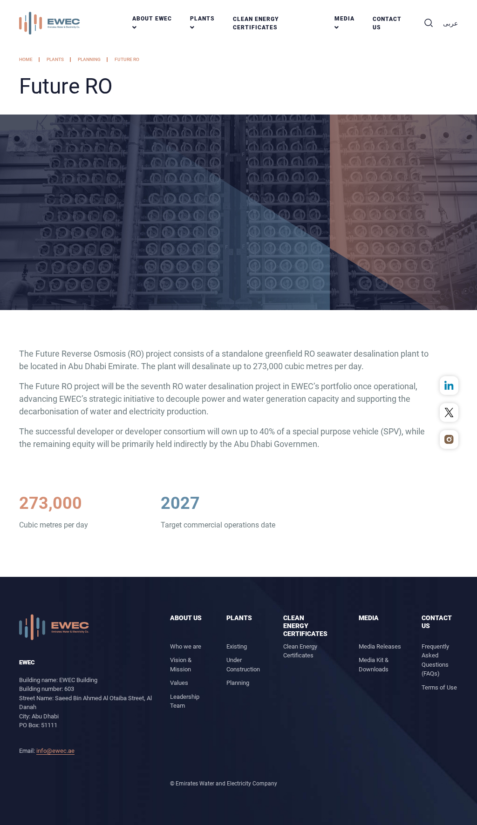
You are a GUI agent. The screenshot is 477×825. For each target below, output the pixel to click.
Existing (236, 646)
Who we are (185, 646)
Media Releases (380, 646)
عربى (450, 23)
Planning (89, 59)
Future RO (127, 59)
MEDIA (344, 18)
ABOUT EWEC (152, 18)
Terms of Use (439, 687)
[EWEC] (54, 626)
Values (179, 682)
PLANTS (202, 18)
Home (26, 59)
